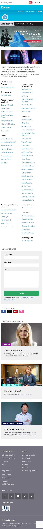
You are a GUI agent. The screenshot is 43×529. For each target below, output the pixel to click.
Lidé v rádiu (26, 461)
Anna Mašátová (6, 156)
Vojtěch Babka (26, 89)
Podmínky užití (26, 523)
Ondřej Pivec (26, 186)
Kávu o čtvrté (17, 354)
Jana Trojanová (27, 119)
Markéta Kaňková (7, 120)
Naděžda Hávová (27, 149)
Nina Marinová (26, 173)
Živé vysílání (6, 475)
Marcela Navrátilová (28, 226)
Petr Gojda (5, 217)
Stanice (5, 461)
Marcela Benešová (28, 216)
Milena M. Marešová (8, 124)
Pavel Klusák (26, 159)
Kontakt (25, 468)
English (35, 523)
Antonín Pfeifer (6, 127)
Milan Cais (25, 123)
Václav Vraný (26, 111)
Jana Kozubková (27, 169)
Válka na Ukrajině (8, 455)
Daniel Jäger (5, 108)
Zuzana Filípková (7, 105)
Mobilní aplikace (8, 484)
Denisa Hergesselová (8, 142)
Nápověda (26, 458)
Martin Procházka (14, 429)
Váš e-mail (7, 262)
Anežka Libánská (27, 219)
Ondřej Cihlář (26, 126)
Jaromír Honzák (27, 152)
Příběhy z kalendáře (30, 354)
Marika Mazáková (27, 241)
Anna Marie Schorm (28, 108)
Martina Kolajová (7, 149)
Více (30, 24)
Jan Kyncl (25, 96)
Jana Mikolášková (28, 223)
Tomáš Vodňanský (28, 233)
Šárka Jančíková (6, 112)
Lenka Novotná (27, 183)
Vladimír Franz (27, 142)
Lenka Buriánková (7, 139)
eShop (4, 464)
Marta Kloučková (27, 156)
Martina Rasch (6, 159)
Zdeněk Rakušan (27, 190)
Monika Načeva (27, 179)
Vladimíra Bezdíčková (8, 210)
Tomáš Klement (6, 145)
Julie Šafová (26, 229)
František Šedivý (27, 193)
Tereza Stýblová (13, 350)
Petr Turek (4, 223)
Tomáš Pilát (5, 131)
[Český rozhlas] (7, 2)
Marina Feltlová (6, 213)
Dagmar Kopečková (28, 162)
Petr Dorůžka (26, 138)
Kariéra (25, 464)
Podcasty (5, 481)
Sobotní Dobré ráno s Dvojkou (17, 356)
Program (20, 11)
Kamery (39, 11)
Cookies (4, 523)
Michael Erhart (27, 208)
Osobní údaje (14, 523)
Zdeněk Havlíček (27, 92)
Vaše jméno (8, 255)
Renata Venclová (7, 227)
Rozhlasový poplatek (30, 471)
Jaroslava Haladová (7, 87)
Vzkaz (6, 269)
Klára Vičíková (6, 95)
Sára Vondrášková (28, 200)
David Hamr (26, 145)
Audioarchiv (29, 11)
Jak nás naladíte (28, 455)
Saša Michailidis (27, 176)
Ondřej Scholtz (27, 105)
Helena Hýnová (12, 391)
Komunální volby (8, 458)
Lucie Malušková (7, 152)
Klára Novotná (6, 220)
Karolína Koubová (28, 166)
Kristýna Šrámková (28, 196)
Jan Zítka (4, 163)
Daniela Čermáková (28, 130)
